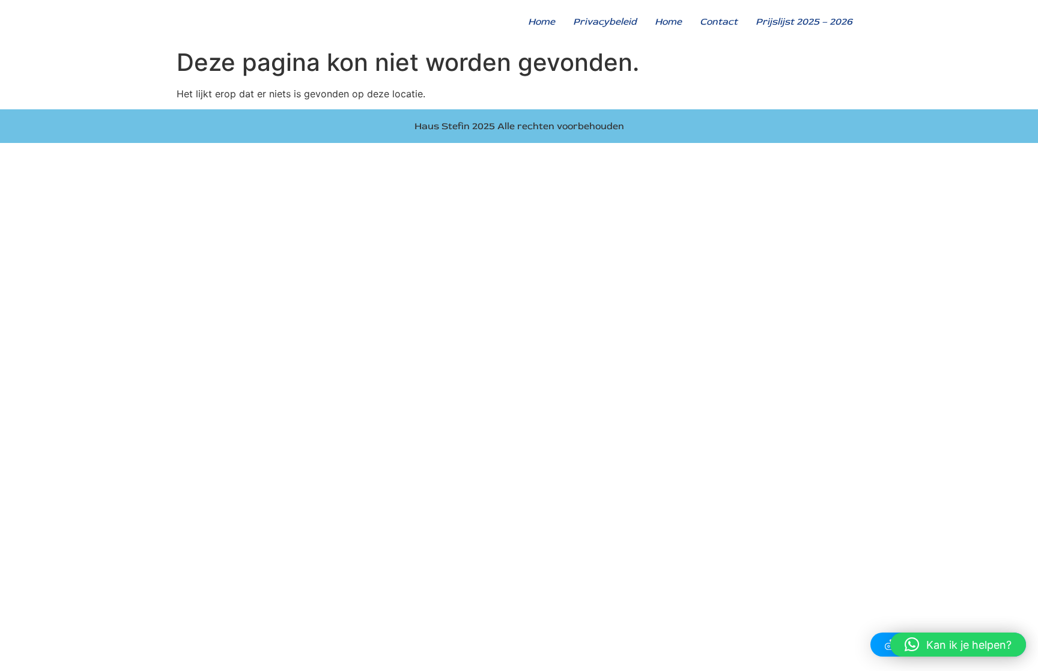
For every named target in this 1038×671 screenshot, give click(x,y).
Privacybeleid (605, 22)
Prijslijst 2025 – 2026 (804, 22)
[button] (958, 645)
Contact (719, 22)
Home (541, 22)
